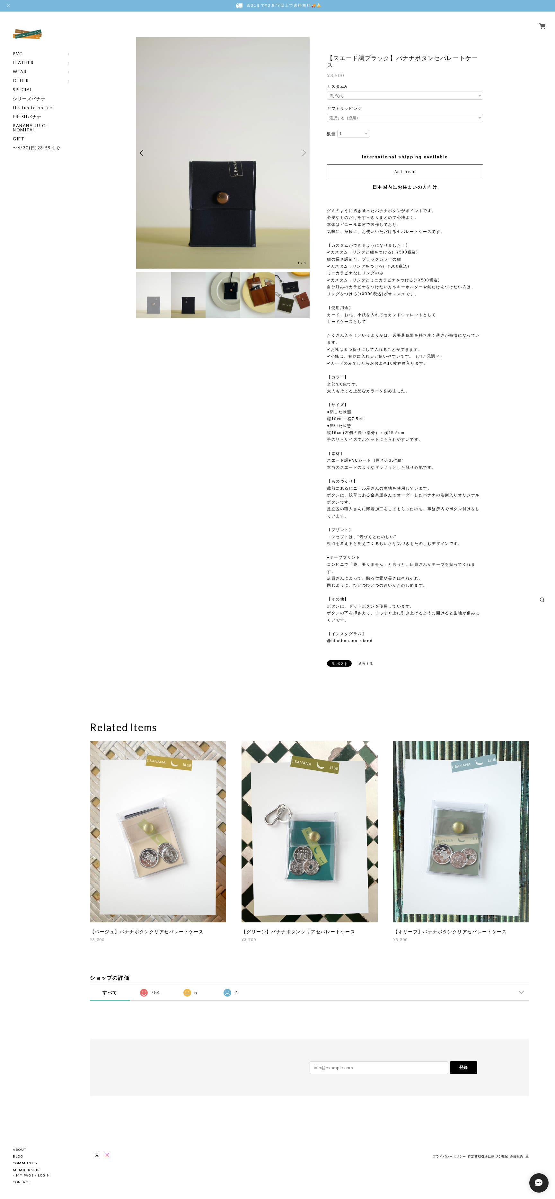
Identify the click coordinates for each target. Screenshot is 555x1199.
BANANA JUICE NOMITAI (30, 128)
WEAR (20, 72)
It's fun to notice (32, 108)
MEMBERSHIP (26, 1170)
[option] (223, 153)
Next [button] (303, 153)
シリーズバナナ (29, 99)
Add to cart (405, 172)
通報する (365, 663)
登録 (463, 1067)
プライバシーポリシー (449, 1156)
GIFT (18, 139)
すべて (110, 992)
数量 (331, 134)
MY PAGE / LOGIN (33, 1175)
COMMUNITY (25, 1163)
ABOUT (19, 1149)
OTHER (21, 81)
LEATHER (23, 63)
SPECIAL (22, 90)
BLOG (18, 1156)
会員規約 (516, 1156)
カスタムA (337, 86)
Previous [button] (142, 153)
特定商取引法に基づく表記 (488, 1156)
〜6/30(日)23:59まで (36, 148)
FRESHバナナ (27, 117)
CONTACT (21, 1182)
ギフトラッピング (344, 108)
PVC (18, 54)
